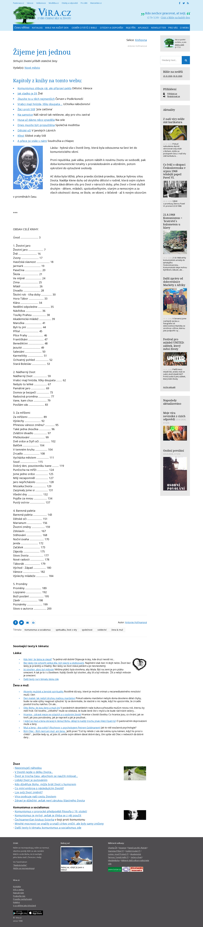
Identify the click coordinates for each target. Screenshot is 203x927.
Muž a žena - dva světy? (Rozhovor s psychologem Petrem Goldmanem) (61, 727)
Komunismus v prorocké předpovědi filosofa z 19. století (51, 811)
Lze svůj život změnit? (29, 792)
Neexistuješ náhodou (28, 768)
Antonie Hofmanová (137, 46)
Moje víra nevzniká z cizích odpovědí (174, 416)
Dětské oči (24, 130)
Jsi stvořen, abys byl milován (38, 669)
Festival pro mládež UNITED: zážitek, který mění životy (173, 344)
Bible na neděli (173, 71)
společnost (87, 629)
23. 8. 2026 (167, 76)
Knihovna (141, 40)
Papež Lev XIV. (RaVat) (137, 847)
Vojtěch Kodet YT (132, 851)
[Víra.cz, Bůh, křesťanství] (42, 15)
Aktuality (169, 109)
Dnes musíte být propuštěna (36, 125)
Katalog (16, 902)
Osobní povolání (173, 450)
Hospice (122, 847)
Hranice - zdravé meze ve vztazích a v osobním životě (52, 714)
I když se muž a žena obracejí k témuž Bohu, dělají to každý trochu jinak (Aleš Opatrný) (69, 721)
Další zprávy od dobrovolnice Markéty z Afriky (174, 282)
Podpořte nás (19, 896)
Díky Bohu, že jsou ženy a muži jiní (41, 707)
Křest (21, 135)
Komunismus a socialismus (38, 629)
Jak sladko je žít (27, 93)
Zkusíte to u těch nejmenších (36, 99)
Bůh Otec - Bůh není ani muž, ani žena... (44, 731)
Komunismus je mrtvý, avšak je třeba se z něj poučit (48, 815)
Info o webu (18, 889)
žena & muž (117, 629)
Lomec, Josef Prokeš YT (118, 854)
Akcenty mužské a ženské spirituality (43, 691)
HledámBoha (113, 860)
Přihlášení (169, 89)
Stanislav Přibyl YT (116, 851)
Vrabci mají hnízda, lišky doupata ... (40, 104)
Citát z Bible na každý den (175, 17)
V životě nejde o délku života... (34, 772)
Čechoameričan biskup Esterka (34, 819)
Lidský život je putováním (31, 780)
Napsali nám (18, 892)
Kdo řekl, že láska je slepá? (37, 659)
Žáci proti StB (26, 109)
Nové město (32, 67)
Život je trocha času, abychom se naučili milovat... (46, 776)
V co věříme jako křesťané (24, 905)
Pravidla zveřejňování (22, 899)
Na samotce (25, 114)
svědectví (101, 629)
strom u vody (179, 45)
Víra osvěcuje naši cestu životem (35, 796)
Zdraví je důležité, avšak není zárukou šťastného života (50, 800)
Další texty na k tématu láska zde (41, 679)
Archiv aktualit (169, 387)
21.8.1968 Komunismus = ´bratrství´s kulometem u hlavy (172, 221)
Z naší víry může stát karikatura (174, 120)
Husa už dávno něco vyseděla (36, 120)
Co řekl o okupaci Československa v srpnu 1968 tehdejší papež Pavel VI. (174, 171)
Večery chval (136, 857)
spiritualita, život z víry (66, 629)
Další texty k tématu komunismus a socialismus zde (48, 827)
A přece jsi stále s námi (32, 141)
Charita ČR (112, 847)
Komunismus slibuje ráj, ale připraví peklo (44, 88)
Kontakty (17, 886)
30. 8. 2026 (177, 76)
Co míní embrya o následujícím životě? (39, 788)
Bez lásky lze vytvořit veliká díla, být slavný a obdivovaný (53, 663)
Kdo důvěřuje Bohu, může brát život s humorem (45, 784)
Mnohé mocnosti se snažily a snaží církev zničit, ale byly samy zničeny (59, 823)
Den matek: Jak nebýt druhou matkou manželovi (49, 698)
